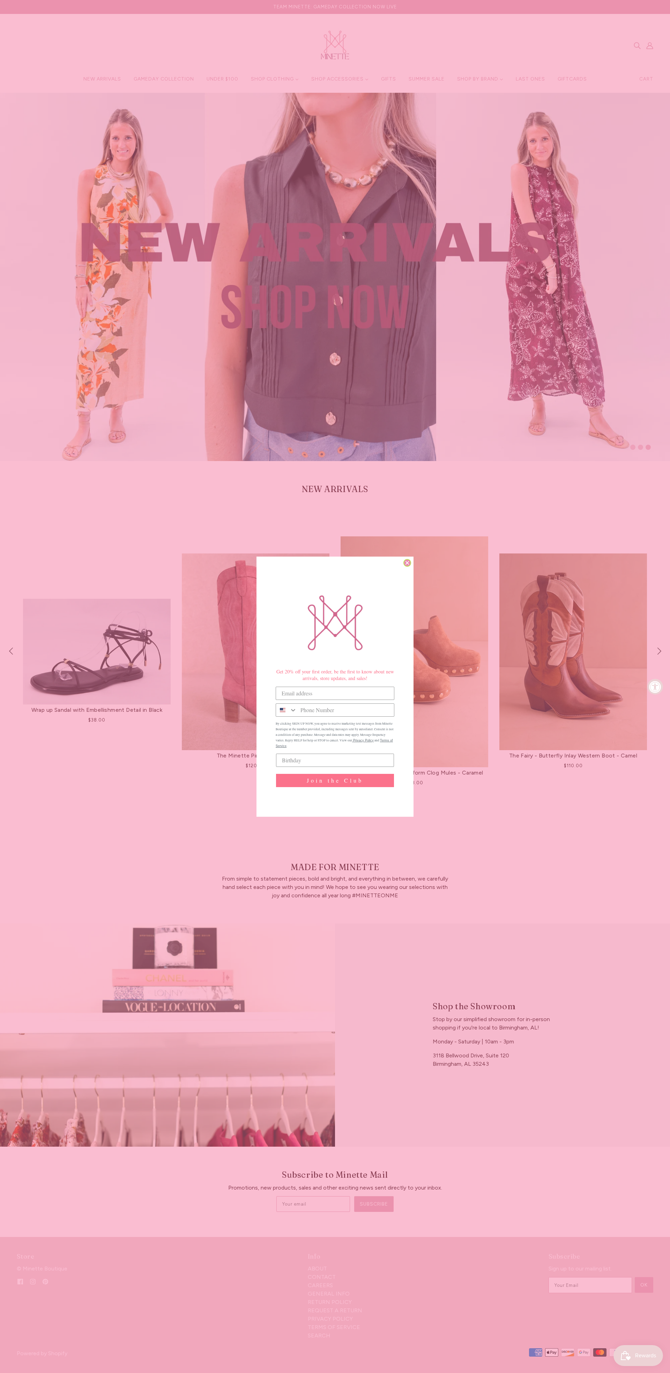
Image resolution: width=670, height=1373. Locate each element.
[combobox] (286, 710)
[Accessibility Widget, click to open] (655, 686)
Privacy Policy (363, 740)
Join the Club (335, 780)
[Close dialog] (407, 562)
